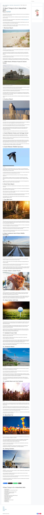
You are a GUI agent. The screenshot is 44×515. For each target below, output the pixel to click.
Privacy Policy (5, 509)
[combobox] (36, 1)
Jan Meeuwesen (8, 11)
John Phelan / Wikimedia (8, 84)
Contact (4, 510)
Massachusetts (26, 19)
